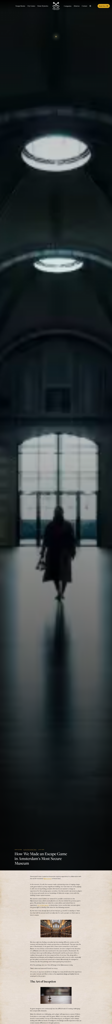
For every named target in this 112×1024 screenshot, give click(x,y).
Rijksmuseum (47, 878)
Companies (67, 6)
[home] (56, 6)
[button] (20, 6)
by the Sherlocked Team (30, 849)
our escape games (43, 905)
